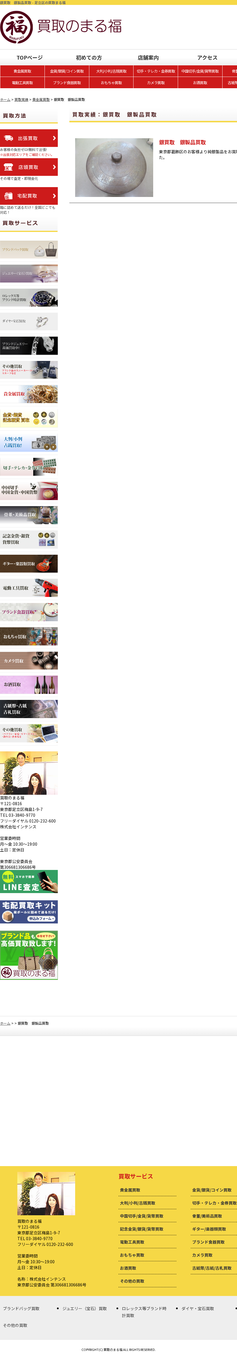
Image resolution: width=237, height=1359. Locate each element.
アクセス (207, 57)
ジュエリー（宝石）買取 (84, 1308)
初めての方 (89, 57)
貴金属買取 (22, 71)
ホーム (5, 99)
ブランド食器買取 (67, 82)
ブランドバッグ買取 (21, 1308)
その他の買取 (132, 1281)
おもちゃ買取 (111, 82)
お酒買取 (200, 82)
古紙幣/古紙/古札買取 (212, 1268)
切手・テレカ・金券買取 (156, 71)
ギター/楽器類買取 (209, 1229)
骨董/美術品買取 (207, 1216)
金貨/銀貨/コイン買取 (67, 71)
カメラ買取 (155, 82)
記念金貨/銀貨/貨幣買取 (141, 1229)
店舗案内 (148, 57)
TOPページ (29, 57)
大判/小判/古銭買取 (111, 71)
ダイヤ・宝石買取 (198, 1308)
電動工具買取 (22, 82)
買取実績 (21, 99)
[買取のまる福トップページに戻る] (60, 13)
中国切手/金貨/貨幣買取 (200, 71)
